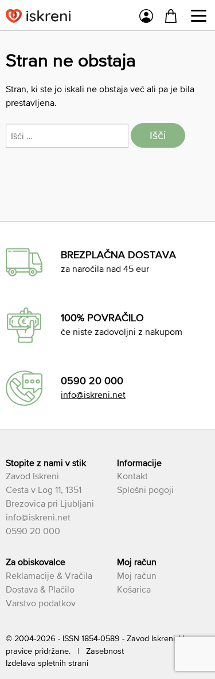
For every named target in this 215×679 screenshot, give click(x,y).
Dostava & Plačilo (40, 589)
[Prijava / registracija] (146, 17)
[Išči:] (68, 136)
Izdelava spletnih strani (47, 663)
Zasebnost (105, 651)
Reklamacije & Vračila (49, 575)
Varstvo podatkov (41, 603)
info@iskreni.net (93, 394)
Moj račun (137, 575)
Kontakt (132, 476)
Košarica (134, 589)
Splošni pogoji (145, 489)
